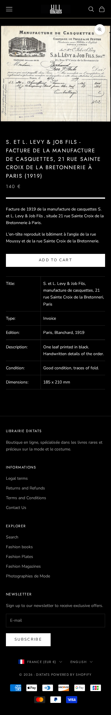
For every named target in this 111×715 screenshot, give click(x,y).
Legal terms (17, 478)
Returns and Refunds (25, 488)
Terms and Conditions (26, 498)
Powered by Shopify (71, 674)
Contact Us (16, 507)
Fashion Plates (19, 556)
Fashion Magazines (23, 566)
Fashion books (19, 547)
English (78, 662)
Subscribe (28, 639)
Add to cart (55, 260)
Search (12, 537)
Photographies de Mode (28, 576)
